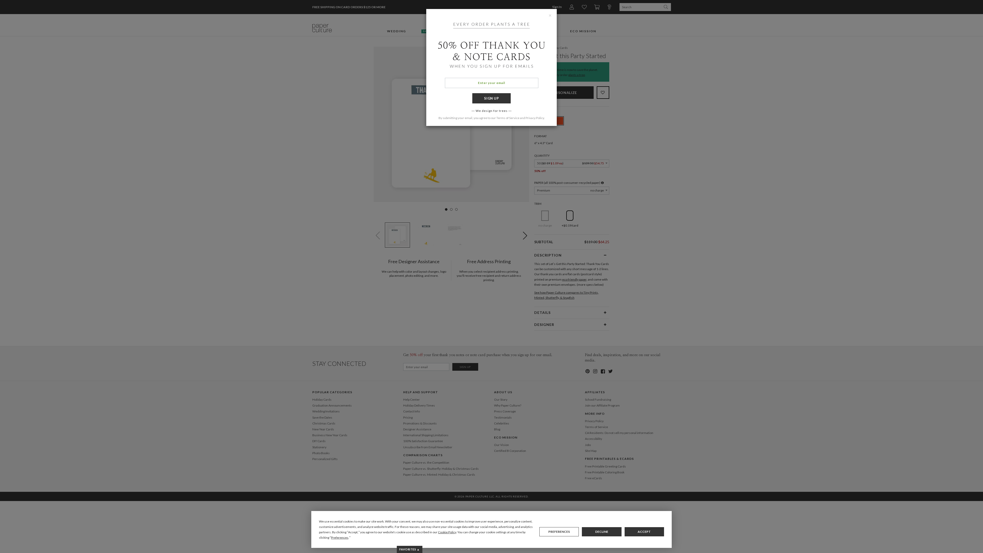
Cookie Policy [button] (447, 532)
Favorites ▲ (409, 549)
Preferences (559, 532)
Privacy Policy (535, 118)
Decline (601, 532)
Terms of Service (507, 118)
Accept (644, 532)
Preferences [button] (339, 537)
